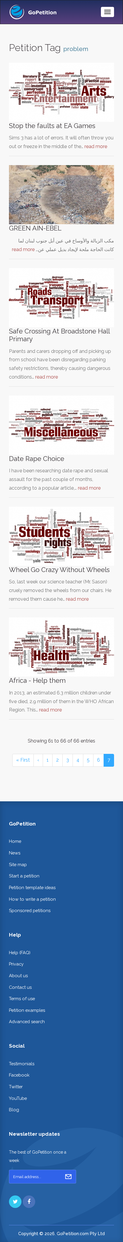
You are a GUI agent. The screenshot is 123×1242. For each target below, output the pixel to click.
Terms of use (22, 998)
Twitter (16, 1086)
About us (18, 975)
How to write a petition (32, 899)
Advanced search (27, 1021)
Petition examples (27, 1010)
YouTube (18, 1098)
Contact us (20, 987)
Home (15, 841)
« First (23, 760)
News (14, 852)
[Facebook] (29, 1201)
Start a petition (24, 875)
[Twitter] (15, 1201)
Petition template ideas (32, 887)
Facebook (19, 1074)
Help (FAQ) (19, 952)
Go (68, 1176)
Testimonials (21, 1063)
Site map (18, 864)
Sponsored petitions (29, 910)
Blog (14, 1109)
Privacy (16, 963)
